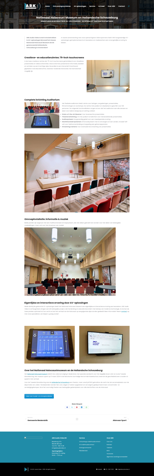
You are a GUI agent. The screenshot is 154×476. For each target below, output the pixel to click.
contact (124, 311)
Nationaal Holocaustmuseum (37, 374)
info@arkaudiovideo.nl (59, 448)
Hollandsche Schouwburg (60, 382)
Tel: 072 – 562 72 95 (58, 446)
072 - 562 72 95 (109, 469)
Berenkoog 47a (56, 441)
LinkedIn (100, 469)
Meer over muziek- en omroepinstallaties (39, 396)
